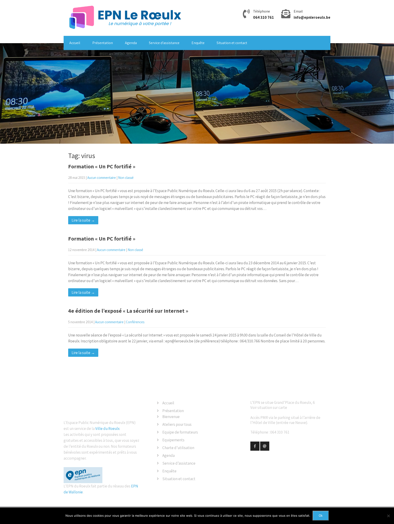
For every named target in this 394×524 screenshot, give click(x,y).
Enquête (198, 42)
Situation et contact (232, 42)
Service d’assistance (164, 42)
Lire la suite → (83, 220)
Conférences (135, 322)
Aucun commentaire (101, 177)
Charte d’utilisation (178, 447)
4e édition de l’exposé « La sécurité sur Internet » (128, 310)
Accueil (74, 42)
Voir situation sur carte (268, 407)
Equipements (173, 439)
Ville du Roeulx (107, 428)
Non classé (126, 177)
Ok (321, 515)
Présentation (102, 42)
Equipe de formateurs (180, 432)
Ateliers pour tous (177, 424)
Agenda (131, 42)
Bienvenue (171, 416)
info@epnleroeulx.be (312, 17)
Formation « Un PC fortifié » (101, 166)
